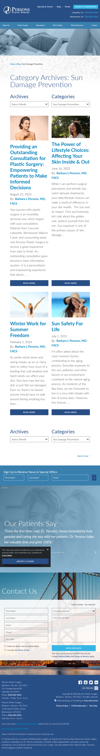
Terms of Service (82, 656)
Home (12, 64)
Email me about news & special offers (23, 646)
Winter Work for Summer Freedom (28, 329)
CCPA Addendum (78, 705)
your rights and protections (26, 723)
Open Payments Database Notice (15, 728)
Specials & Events (45, 6)
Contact (94, 25)
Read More (29, 283)
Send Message (74, 648)
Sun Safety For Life (67, 326)
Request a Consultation (85, 7)
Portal (67, 6)
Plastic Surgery (23, 25)
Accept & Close (25, 561)
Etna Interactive (91, 700)
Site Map (93, 705)
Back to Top (83, 455)
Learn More (7, 555)
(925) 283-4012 (14, 694)
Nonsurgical (40, 25)
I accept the (12, 650)
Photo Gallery (57, 25)
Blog (59, 6)
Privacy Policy (64, 656)
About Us (6, 25)
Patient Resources (77, 25)
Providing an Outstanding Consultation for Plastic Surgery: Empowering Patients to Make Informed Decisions (28, 167)
